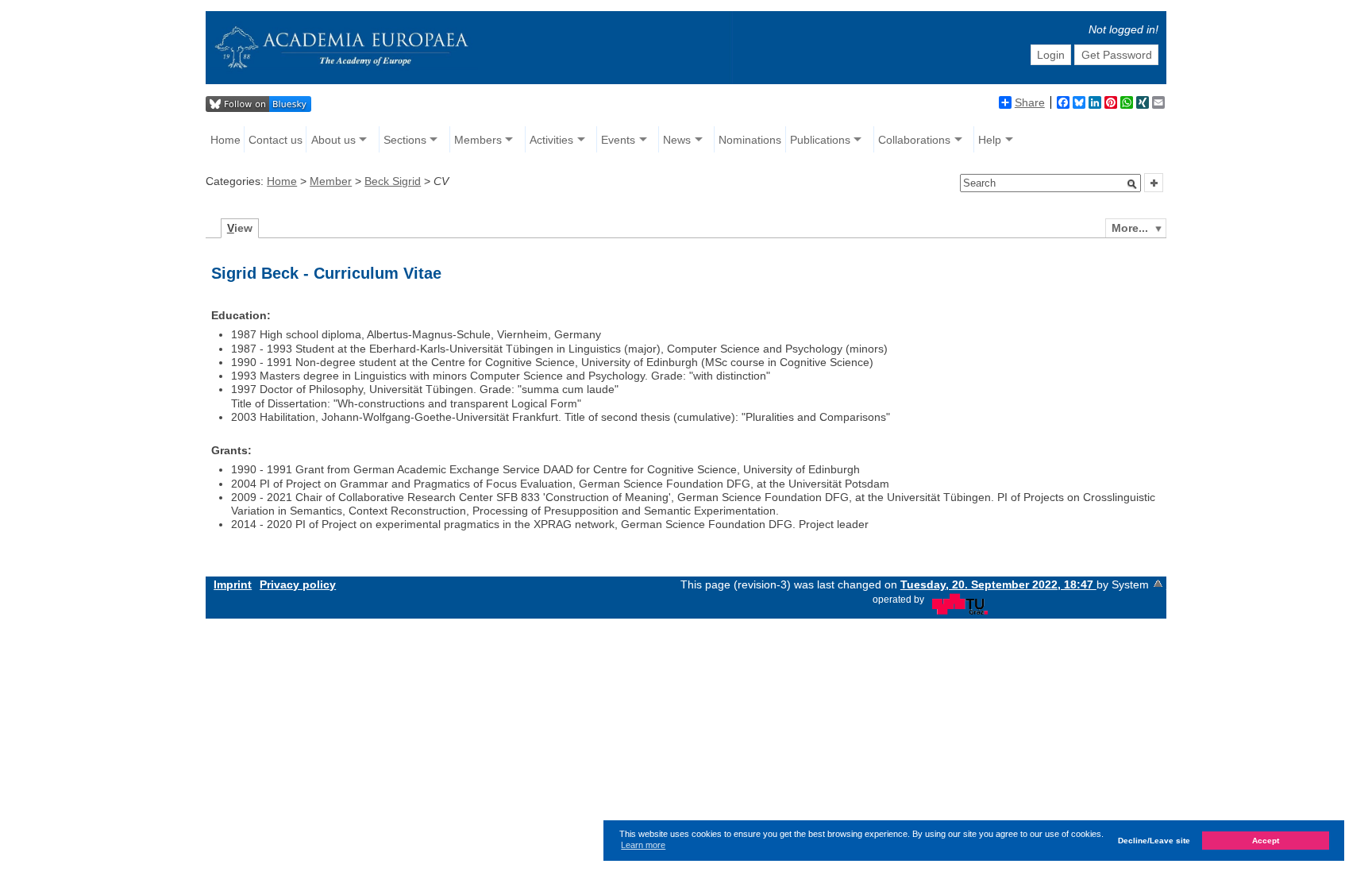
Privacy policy (298, 584)
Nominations (750, 139)
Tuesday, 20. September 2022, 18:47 (998, 584)
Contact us (276, 139)
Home (225, 139)
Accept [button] (1265, 840)
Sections (404, 139)
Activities (551, 139)
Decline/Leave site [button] (1154, 840)
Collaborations (914, 139)
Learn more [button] (643, 845)
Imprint (233, 584)
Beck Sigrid (392, 181)
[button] (1132, 184)
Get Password (1116, 54)
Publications (820, 139)
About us (333, 139)
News (677, 139)
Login (1051, 54)
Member (331, 181)
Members (478, 139)
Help (989, 139)
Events (618, 139)
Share (1030, 102)
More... (1130, 228)
